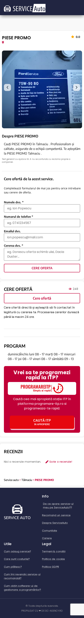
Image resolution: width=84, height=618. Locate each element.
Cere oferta (42, 268)
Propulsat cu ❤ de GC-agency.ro (42, 610)
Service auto (11, 480)
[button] (7, 87)
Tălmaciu (26, 480)
